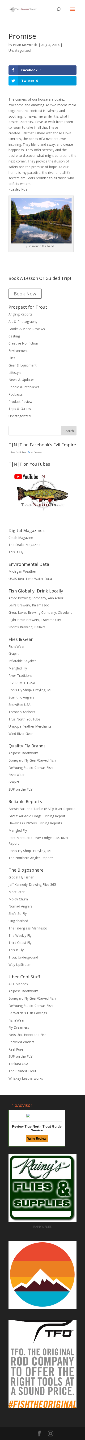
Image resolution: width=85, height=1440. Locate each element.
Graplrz (13, 653)
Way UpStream (19, 964)
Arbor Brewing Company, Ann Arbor (35, 598)
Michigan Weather (22, 571)
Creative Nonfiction (23, 343)
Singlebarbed (18, 921)
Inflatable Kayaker (22, 661)
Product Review (20, 401)
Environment (18, 350)
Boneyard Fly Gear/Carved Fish (32, 760)
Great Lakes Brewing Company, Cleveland (40, 612)
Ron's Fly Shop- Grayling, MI (29, 690)
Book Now (25, 293)
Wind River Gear (20, 733)
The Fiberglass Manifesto (27, 928)
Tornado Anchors (21, 712)
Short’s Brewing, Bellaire (27, 627)
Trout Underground (23, 957)
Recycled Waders (21, 1042)
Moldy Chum (18, 899)
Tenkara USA (18, 1063)
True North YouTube (24, 719)
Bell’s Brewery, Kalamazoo (28, 605)
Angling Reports (20, 314)
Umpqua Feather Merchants (29, 726)
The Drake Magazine (24, 544)
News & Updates (21, 379)
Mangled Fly (17, 668)
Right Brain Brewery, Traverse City (34, 620)
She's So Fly (17, 913)
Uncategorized (19, 50)
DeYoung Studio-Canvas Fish (30, 767)
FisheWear (16, 646)
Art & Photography (22, 321)
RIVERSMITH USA (21, 683)
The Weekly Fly (19, 935)
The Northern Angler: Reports (31, 858)
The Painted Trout (22, 1071)
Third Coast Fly (19, 942)
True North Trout (19, 452)
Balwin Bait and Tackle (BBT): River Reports (41, 808)
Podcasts (15, 394)
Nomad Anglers (20, 906)
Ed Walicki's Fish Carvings (27, 1013)
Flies (11, 358)
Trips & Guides (19, 408)
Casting (14, 336)
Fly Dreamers (18, 1027)
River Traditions (20, 675)
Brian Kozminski (25, 45)
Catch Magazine (20, 537)
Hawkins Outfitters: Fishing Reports (35, 823)
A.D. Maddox (18, 984)
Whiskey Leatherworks (25, 1078)
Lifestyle (14, 372)
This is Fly (15, 552)
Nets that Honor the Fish (27, 1034)
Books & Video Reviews (26, 329)
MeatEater (16, 892)
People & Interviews (23, 387)
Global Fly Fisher (21, 877)
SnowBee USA (19, 704)
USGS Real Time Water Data (30, 578)
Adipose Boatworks (23, 753)
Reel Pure (15, 1049)
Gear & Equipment (22, 365)
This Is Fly (16, 950)
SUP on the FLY (20, 789)
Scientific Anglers (21, 697)
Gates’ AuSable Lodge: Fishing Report (36, 816)
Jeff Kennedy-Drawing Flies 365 (32, 884)
